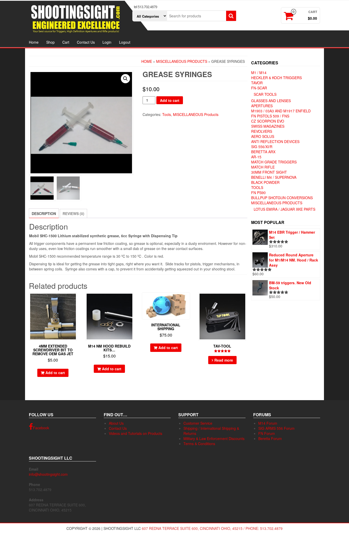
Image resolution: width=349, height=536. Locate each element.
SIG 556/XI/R (261, 146)
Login (106, 42)
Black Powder (265, 182)
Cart (65, 42)
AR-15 (256, 156)
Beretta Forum (270, 438)
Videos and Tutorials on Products (135, 433)
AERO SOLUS (262, 136)
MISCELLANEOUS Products (181, 61)
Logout (124, 42)
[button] (125, 78)
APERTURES (262, 105)
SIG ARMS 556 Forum (276, 428)
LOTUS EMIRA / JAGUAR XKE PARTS (284, 209)
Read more (223, 360)
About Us (116, 423)
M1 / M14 (258, 72)
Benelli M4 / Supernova (273, 177)
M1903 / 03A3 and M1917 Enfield (281, 110)
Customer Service (197, 423)
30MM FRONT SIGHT (269, 172)
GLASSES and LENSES (271, 100)
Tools (166, 114)
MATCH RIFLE (263, 167)
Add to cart (169, 100)
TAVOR (257, 82)
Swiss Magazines (267, 126)
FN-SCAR (259, 87)
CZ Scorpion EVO (267, 121)
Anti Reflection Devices (275, 141)
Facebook (41, 427)
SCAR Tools (265, 94)
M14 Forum (267, 423)
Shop (50, 42)
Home (34, 42)
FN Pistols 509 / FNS (270, 115)
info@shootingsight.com (48, 474)
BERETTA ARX (263, 151)
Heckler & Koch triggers (276, 77)
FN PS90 (258, 192)
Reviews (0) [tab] (73, 213)
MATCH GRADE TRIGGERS (274, 161)
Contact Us (86, 42)
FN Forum (266, 433)
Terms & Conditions (199, 443)
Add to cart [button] (55, 372)
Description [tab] (44, 213)
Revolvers (261, 131)
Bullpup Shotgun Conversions (282, 197)
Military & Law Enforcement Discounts (214, 438)
